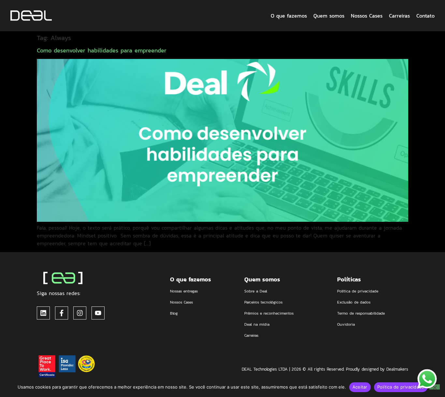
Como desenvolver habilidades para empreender (101, 50)
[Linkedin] (43, 312)
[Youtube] (98, 312)
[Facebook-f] (61, 312)
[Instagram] (79, 312)
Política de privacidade (400, 387)
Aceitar (359, 387)
